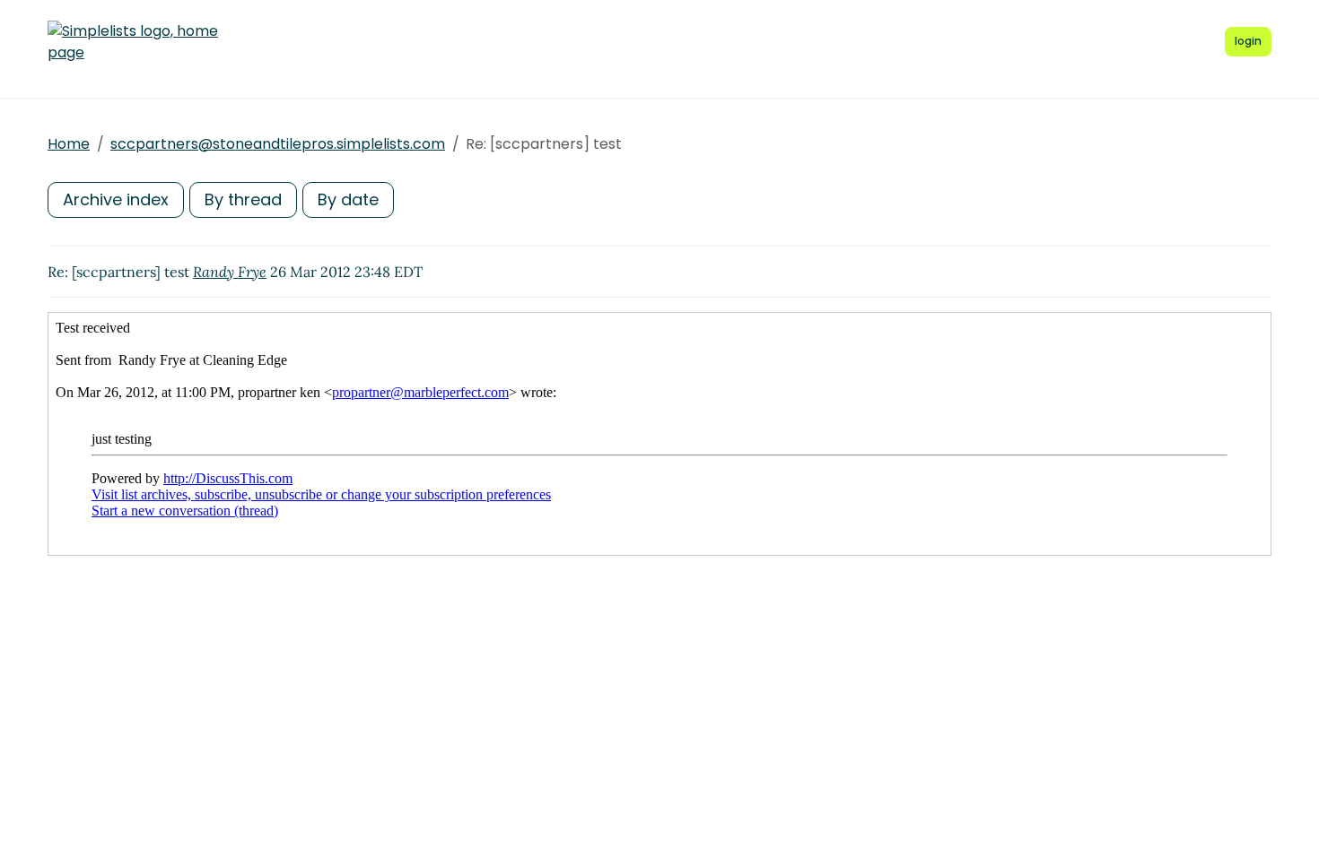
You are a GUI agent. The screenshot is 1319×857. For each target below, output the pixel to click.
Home (69, 144)
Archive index (116, 199)
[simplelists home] (133, 42)
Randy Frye (229, 272)
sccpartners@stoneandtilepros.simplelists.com (277, 144)
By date (348, 199)
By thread (243, 199)
